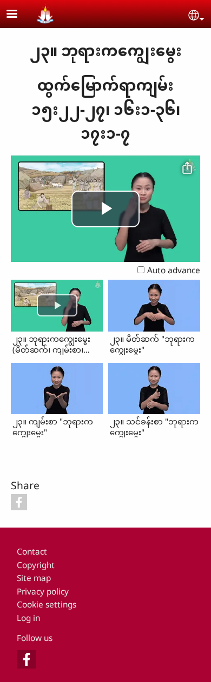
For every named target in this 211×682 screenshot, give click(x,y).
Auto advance (173, 270)
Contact (32, 551)
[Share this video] (187, 168)
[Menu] (18, 14)
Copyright (36, 565)
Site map (34, 578)
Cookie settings (46, 604)
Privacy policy (43, 591)
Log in (28, 618)
